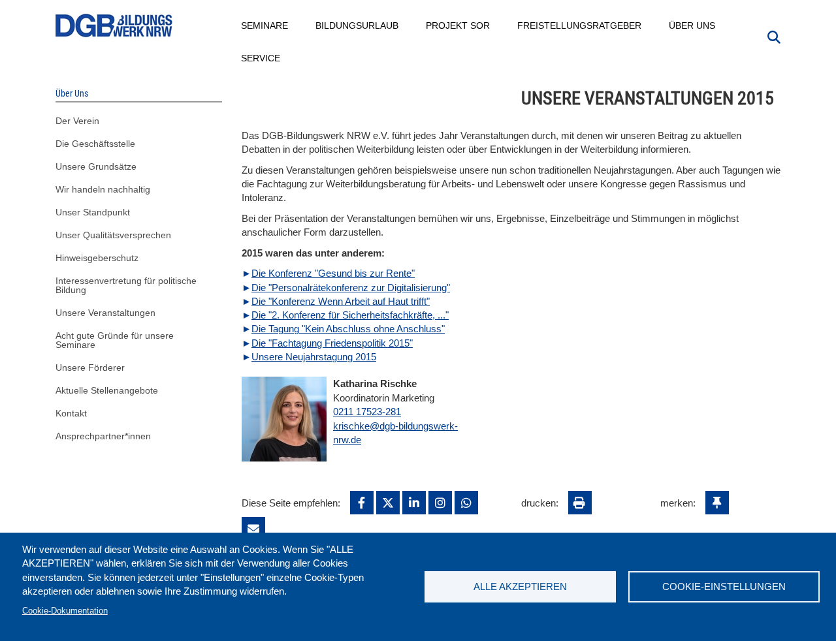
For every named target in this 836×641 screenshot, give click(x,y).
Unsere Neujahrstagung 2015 (313, 356)
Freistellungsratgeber (580, 25)
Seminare (265, 25)
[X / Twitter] (388, 502)
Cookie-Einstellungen (724, 586)
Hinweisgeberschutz (97, 258)
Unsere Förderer (90, 367)
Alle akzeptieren (520, 586)
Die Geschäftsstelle (95, 143)
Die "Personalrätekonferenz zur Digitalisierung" (350, 287)
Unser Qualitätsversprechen (113, 235)
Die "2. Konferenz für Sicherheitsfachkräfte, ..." (350, 314)
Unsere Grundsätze (96, 166)
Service (261, 58)
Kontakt (71, 413)
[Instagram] (440, 502)
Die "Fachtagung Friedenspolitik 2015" (332, 343)
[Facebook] (362, 502)
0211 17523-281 (367, 411)
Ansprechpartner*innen (103, 436)
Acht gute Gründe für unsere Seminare (115, 340)
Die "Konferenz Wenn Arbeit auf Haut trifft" (340, 301)
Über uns (692, 25)
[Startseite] (114, 26)
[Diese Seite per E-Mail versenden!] (253, 528)
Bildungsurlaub (357, 25)
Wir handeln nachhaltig (103, 189)
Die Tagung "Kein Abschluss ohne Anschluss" (348, 328)
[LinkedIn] (414, 502)
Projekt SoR (458, 25)
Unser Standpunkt (93, 212)
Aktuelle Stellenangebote (107, 390)
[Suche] (773, 36)
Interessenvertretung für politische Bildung (126, 285)
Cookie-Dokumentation (65, 611)
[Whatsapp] (466, 502)
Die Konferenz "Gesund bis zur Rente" (333, 273)
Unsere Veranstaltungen (105, 312)
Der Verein (77, 121)
